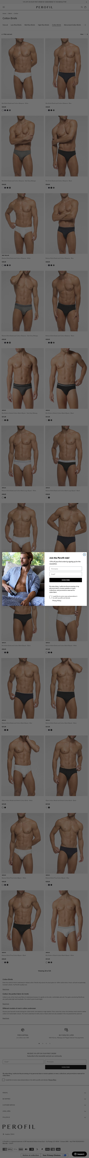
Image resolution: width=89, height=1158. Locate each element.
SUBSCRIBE (66, 580)
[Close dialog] (84, 554)
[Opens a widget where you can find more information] (79, 1154)
